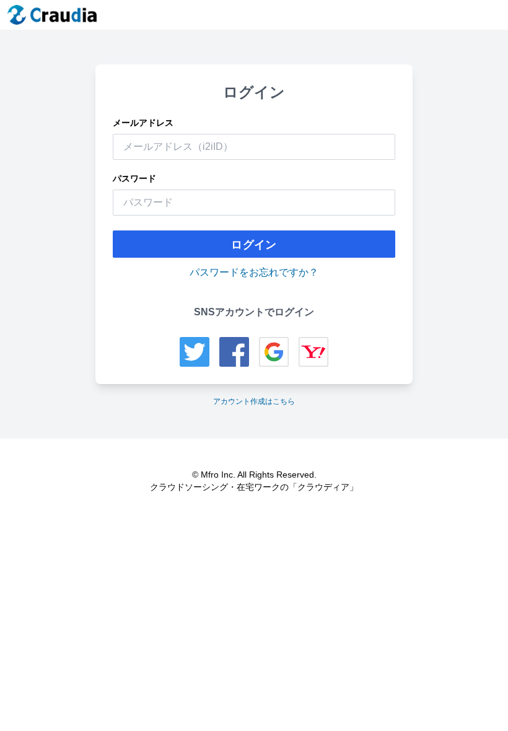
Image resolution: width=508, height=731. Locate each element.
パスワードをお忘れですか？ (254, 272)
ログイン (254, 244)
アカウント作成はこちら (254, 401)
